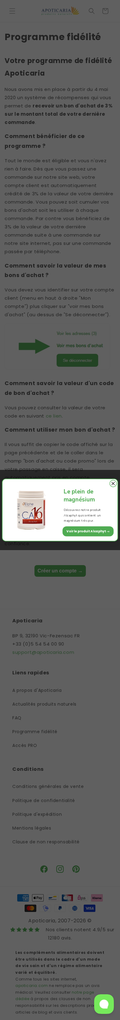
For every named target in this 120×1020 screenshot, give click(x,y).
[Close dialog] (113, 483)
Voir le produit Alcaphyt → (88, 531)
